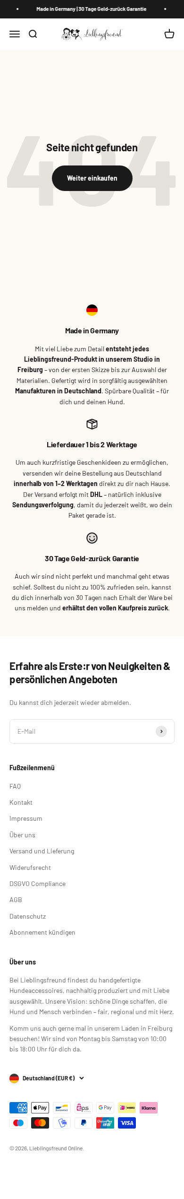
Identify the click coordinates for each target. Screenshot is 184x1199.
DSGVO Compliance (37, 883)
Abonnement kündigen (42, 932)
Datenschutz (27, 916)
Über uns (22, 835)
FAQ (15, 786)
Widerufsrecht (30, 867)
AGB (15, 899)
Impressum (25, 818)
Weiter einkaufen (92, 178)
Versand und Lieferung (41, 851)
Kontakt (21, 802)
